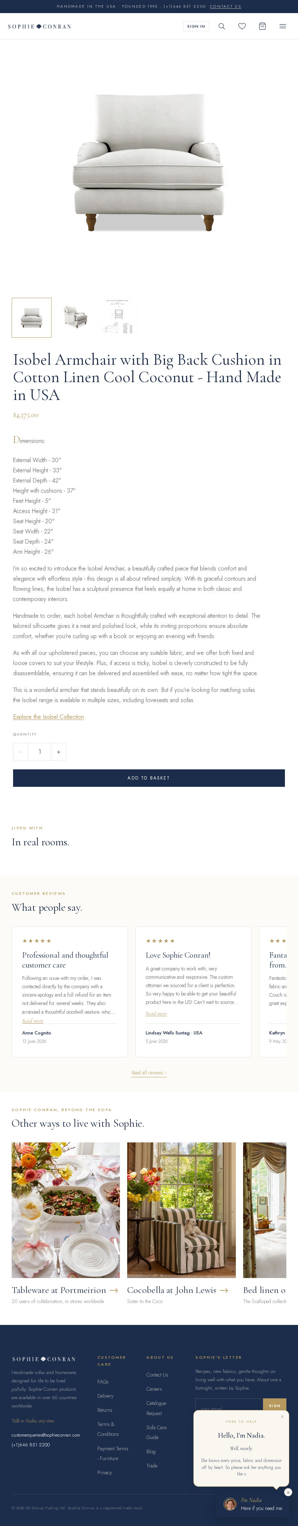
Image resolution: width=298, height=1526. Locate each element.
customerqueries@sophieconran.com (46, 1434)
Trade (151, 1465)
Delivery (105, 1395)
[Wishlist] (242, 26)
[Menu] (283, 26)
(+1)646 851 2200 (31, 1444)
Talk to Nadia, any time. (33, 1421)
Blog (151, 1451)
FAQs (103, 1381)
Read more (32, 1021)
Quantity (25, 734)
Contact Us (157, 1374)
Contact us (225, 6)
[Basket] (262, 26)
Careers (154, 1389)
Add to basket (149, 778)
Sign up (275, 1409)
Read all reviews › (149, 1072)
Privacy (104, 1472)
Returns (104, 1410)
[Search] (222, 26)
